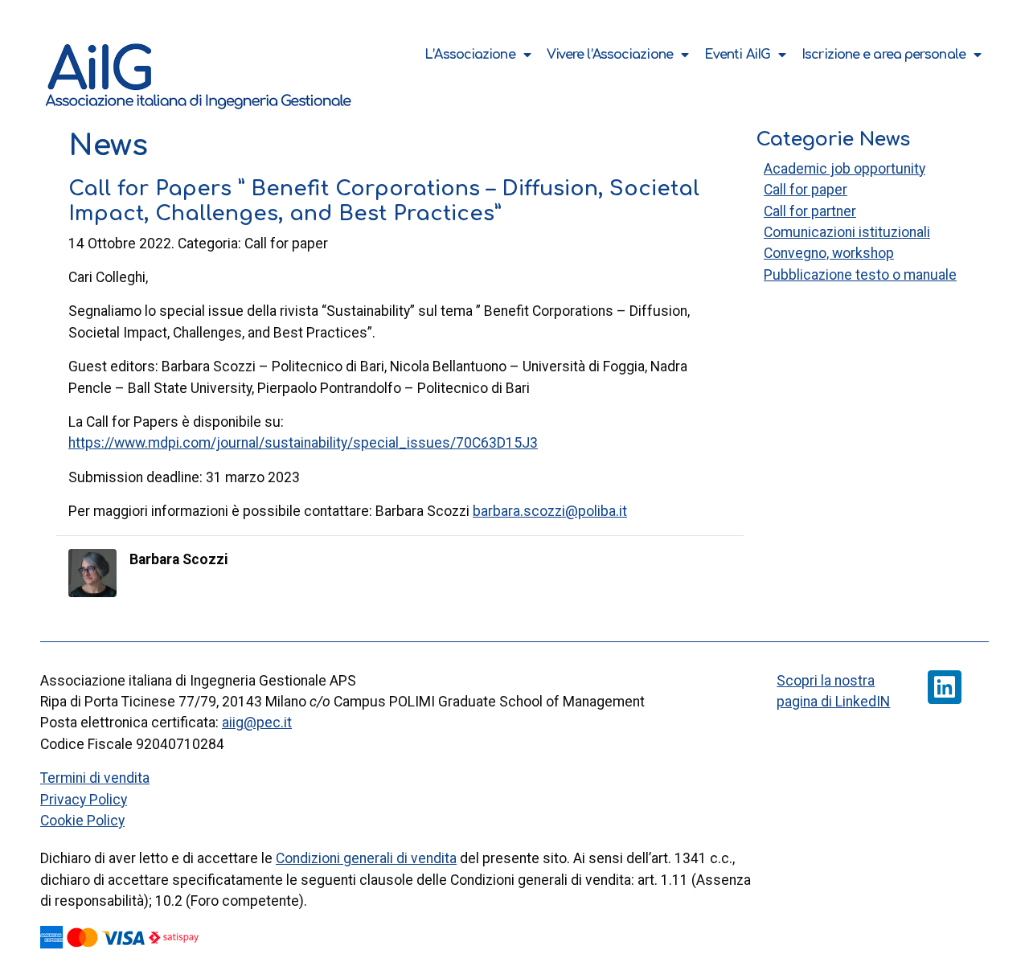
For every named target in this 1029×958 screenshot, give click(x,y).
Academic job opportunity (844, 169)
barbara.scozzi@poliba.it (550, 511)
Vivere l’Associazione (610, 54)
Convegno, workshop (829, 253)
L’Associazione (469, 54)
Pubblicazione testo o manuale (860, 275)
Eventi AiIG (737, 54)
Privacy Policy (83, 800)
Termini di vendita (95, 778)
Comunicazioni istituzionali (847, 232)
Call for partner (810, 211)
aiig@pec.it (257, 722)
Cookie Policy (82, 821)
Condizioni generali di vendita (366, 858)
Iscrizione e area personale (883, 54)
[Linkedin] (944, 687)
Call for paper (805, 190)
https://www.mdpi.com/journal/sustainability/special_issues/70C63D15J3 (303, 443)
